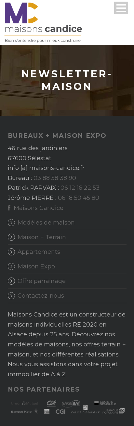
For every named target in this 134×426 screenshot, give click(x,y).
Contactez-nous (41, 295)
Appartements (39, 251)
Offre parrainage (42, 281)
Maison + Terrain (42, 237)
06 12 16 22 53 (80, 187)
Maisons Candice (37, 208)
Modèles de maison (46, 222)
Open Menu (121, 8)
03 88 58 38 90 (55, 178)
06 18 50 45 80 (78, 197)
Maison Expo (36, 266)
